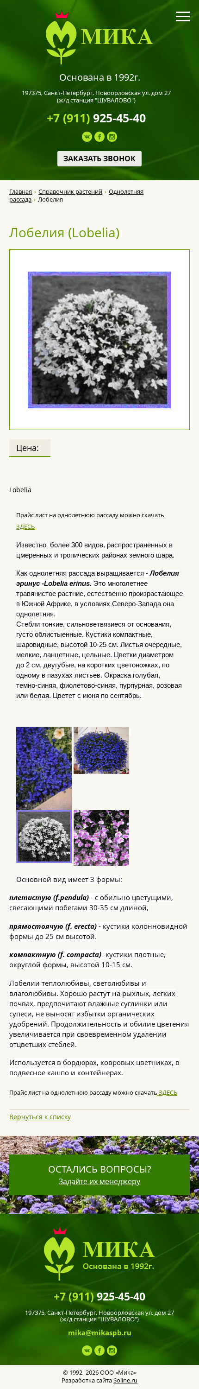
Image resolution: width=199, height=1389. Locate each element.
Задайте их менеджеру (99, 1181)
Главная (20, 192)
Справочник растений (70, 192)
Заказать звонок (99, 158)
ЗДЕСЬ (25, 526)
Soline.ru (125, 1380)
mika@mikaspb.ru (99, 1332)
